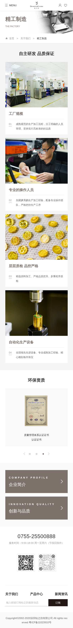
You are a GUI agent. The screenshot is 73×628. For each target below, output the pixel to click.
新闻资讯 (61, 594)
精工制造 (42, 38)
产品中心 (36, 594)
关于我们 (25, 38)
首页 (11, 38)
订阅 (57, 602)
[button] (24, 454)
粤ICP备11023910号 (40, 622)
